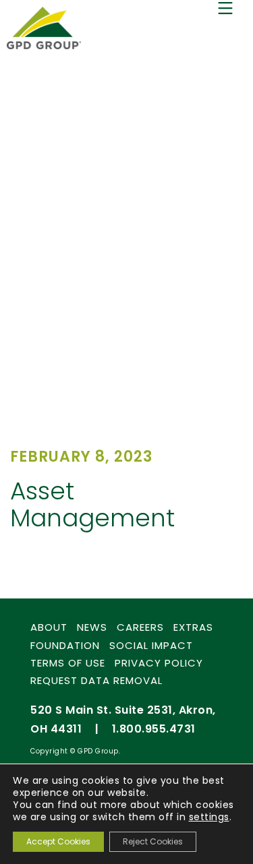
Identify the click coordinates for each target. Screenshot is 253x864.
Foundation (65, 645)
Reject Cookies (153, 841)
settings (209, 817)
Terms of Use (67, 663)
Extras (193, 627)
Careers (140, 627)
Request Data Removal (96, 680)
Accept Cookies (58, 841)
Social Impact (151, 645)
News (92, 627)
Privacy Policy (159, 663)
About (48, 627)
